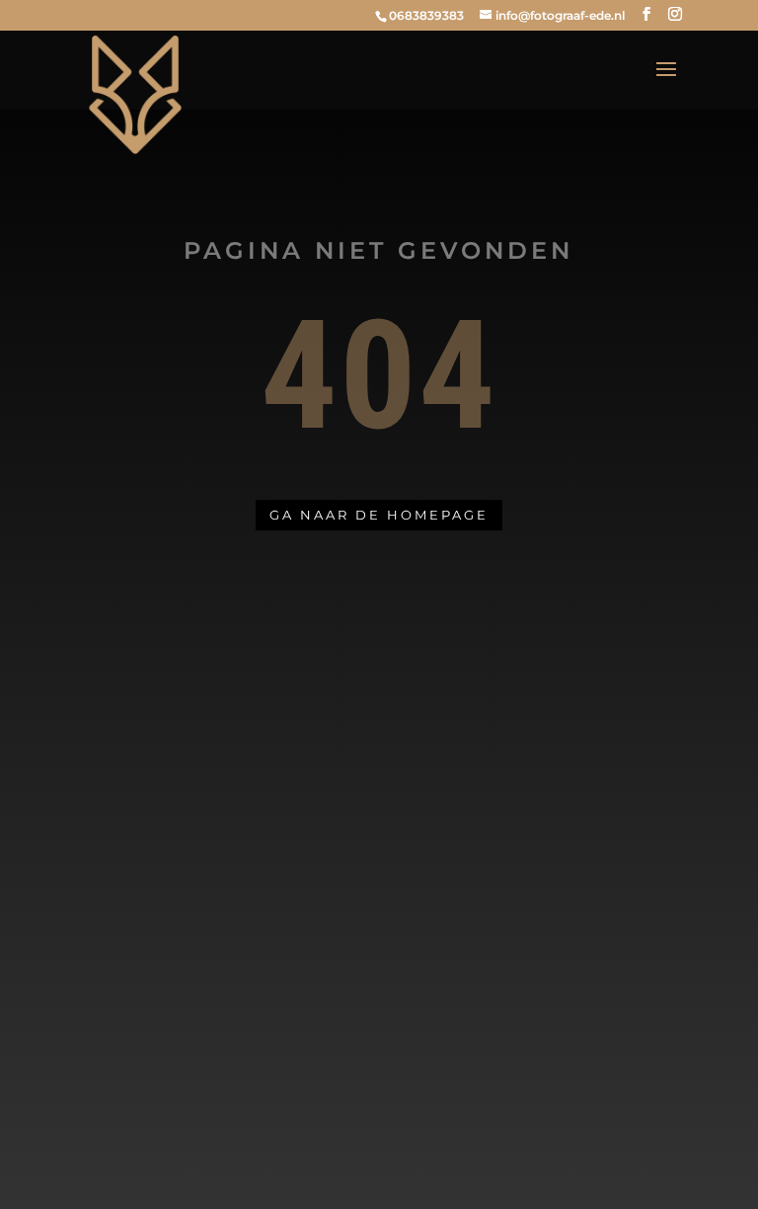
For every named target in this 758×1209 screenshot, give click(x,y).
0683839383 (426, 15)
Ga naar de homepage (379, 515)
